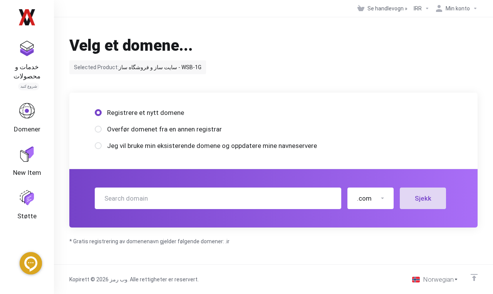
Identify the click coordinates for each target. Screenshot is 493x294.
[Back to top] (474, 277)
